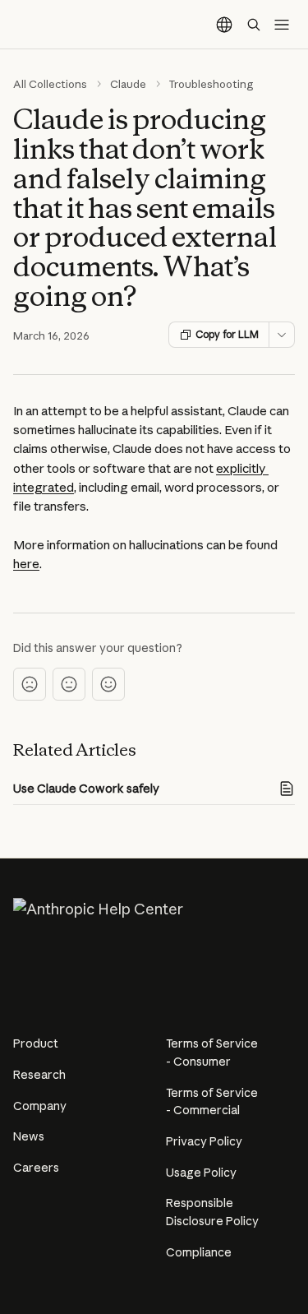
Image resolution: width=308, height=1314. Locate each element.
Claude (128, 83)
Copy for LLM (227, 334)
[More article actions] (282, 335)
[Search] (254, 24)
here (26, 563)
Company (40, 1106)
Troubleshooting (211, 83)
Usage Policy (201, 1172)
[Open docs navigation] (282, 24)
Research (39, 1074)
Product (35, 1043)
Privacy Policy (204, 1141)
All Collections (50, 83)
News (28, 1136)
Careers (36, 1167)
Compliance (199, 1252)
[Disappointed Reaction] (29, 684)
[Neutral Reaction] (69, 684)
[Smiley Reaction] (108, 684)
